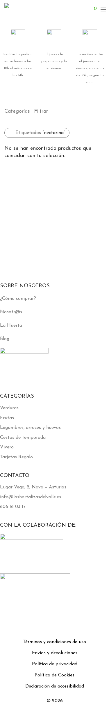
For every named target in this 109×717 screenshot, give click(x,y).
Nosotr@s (11, 312)
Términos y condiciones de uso (54, 642)
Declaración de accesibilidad (54, 686)
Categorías (17, 111)
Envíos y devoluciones (54, 653)
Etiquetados (40, 132)
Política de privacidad (54, 664)
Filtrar (41, 111)
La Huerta (11, 325)
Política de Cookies (54, 675)
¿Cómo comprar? (18, 298)
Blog (4, 339)
